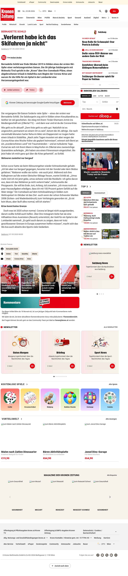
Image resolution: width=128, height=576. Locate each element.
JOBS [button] (94, 96)
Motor (104, 18)
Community (42, 2)
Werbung (97, 538)
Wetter (76, 24)
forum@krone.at (61, 320)
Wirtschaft (12, 24)
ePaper (31, 2)
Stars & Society (59, 18)
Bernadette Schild (12, 249)
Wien (40, 18)
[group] (10, 279)
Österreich (30, 18)
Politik (47, 18)
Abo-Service (8, 544)
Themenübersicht (70, 317)
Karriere (107, 538)
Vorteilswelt (21, 2)
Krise (29, 259)
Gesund (78, 18)
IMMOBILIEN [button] (86, 96)
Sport (70, 18)
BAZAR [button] (107, 96)
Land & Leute (32, 24)
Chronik (22, 24)
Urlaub (8, 259)
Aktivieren (68, 103)
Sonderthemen (66, 24)
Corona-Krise (18, 259)
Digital (96, 18)
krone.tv (115, 18)
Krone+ (20, 18)
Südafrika (25, 254)
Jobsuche (91, 2)
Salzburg (5, 49)
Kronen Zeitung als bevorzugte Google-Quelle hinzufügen (40, 102)
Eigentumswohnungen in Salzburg (100, 126)
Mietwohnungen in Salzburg (100, 129)
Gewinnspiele (54, 2)
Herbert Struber (16, 58)
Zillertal (34, 254)
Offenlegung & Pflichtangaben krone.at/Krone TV (22, 531)
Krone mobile (67, 2)
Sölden (8, 254)
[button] (108, 18)
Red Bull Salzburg (52, 24)
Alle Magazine (112, 475)
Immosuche (80, 2)
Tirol (16, 254)
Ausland (87, 18)
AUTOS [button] (100, 96)
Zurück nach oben (60, 565)
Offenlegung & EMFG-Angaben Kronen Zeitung (59, 531)
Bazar (100, 2)
